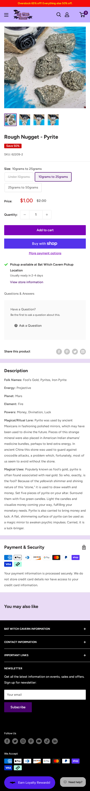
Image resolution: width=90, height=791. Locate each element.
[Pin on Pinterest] (67, 351)
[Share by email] (83, 351)
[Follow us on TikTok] (47, 741)
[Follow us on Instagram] (23, 741)
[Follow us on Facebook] (7, 741)
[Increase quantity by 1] (46, 214)
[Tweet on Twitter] (75, 351)
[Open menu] (6, 15)
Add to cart (45, 230)
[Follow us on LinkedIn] (55, 741)
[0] (82, 14)
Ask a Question (30, 326)
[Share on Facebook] (59, 351)
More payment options (45, 253)
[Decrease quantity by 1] (24, 214)
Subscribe (18, 707)
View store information (26, 282)
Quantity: (11, 215)
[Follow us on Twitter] (15, 741)
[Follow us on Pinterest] (31, 741)
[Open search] (59, 14)
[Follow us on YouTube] (39, 741)
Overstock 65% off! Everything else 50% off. (45, 3)
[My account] (67, 14)
